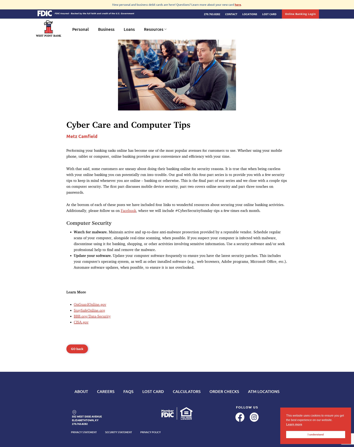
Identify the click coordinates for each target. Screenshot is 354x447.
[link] (74, 410)
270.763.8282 (80, 423)
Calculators (187, 391)
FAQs (128, 391)
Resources (153, 29)
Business (106, 29)
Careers (105, 391)
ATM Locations (264, 391)
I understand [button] (316, 434)
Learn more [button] (294, 424)
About (81, 391)
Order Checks (224, 391)
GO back (77, 349)
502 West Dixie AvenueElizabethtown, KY (87, 418)
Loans (129, 29)
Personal (80, 29)
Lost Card (153, 391)
